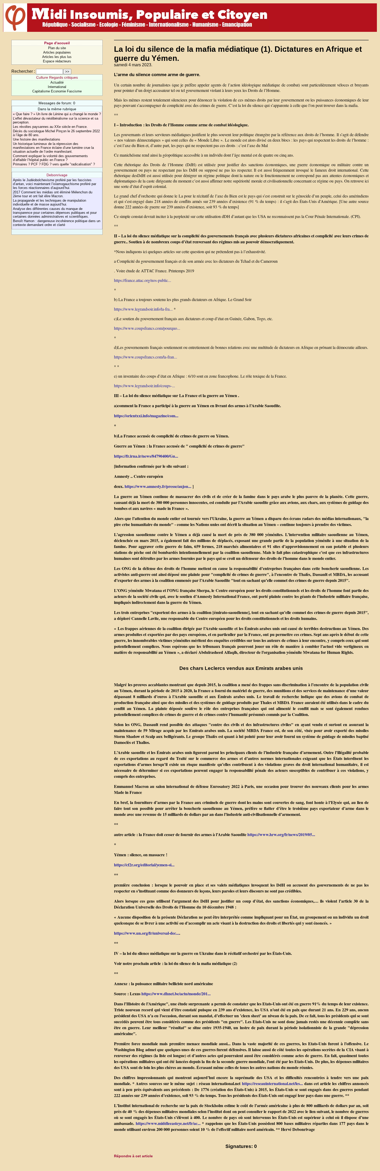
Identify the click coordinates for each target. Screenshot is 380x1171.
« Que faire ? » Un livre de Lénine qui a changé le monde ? (57, 114)
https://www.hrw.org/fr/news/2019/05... (281, 834)
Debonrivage (57, 175)
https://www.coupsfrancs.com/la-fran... (145, 357)
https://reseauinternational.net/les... (272, 1083)
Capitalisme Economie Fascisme (57, 91)
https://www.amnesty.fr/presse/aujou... (158, 486)
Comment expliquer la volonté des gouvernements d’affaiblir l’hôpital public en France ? (50, 158)
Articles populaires (57, 52)
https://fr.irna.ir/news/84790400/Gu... (146, 456)
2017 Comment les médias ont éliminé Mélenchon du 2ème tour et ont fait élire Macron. (52, 194)
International (57, 87)
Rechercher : (23, 71)
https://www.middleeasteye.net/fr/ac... (168, 1123)
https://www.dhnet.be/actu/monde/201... (176, 994)
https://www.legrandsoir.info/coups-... (144, 385)
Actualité (57, 82)
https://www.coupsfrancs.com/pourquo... (147, 328)
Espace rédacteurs (57, 61)
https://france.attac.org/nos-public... (142, 280)
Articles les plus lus (57, 57)
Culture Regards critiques (57, 77)
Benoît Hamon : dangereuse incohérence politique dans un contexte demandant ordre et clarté (56, 223)
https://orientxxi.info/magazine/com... (146, 416)
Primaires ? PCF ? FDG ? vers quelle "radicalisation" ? (54, 164)
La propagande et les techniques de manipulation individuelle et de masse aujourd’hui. (49, 202)
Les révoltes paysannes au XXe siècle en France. (50, 127)
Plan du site (57, 48)
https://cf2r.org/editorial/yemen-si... (144, 865)
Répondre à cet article (133, 1156)
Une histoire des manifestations (36, 139)
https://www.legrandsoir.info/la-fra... (143, 309)
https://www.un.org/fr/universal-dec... (146, 933)
